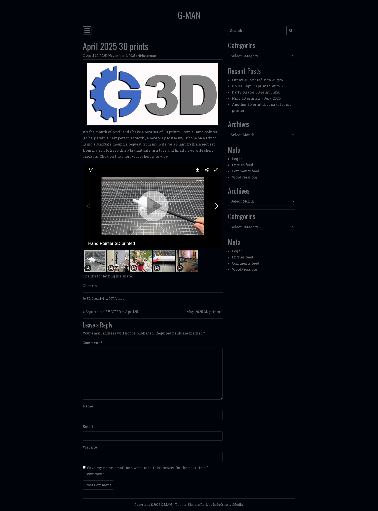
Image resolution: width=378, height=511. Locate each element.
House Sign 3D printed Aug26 (257, 86)
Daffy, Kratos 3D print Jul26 (256, 92)
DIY (111, 298)
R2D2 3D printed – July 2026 (256, 98)
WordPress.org (244, 177)
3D (88, 298)
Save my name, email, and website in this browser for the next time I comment (147, 470)
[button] (197, 170)
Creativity (99, 298)
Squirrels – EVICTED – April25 (112, 311)
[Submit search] (290, 30)
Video (119, 298)
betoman (149, 56)
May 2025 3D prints (203, 311)
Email (88, 426)
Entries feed (242, 165)
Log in (237, 158)
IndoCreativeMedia (228, 504)
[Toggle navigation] (87, 30)
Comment (92, 342)
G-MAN (189, 14)
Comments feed (245, 171)
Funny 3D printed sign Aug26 (257, 80)
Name (88, 406)
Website (90, 447)
